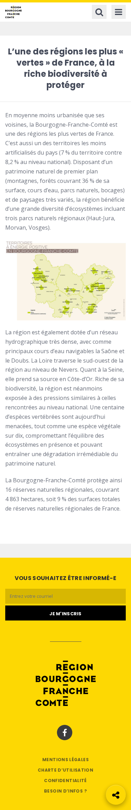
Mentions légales (65, 760)
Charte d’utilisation (65, 770)
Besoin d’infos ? (65, 791)
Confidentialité (65, 780)
